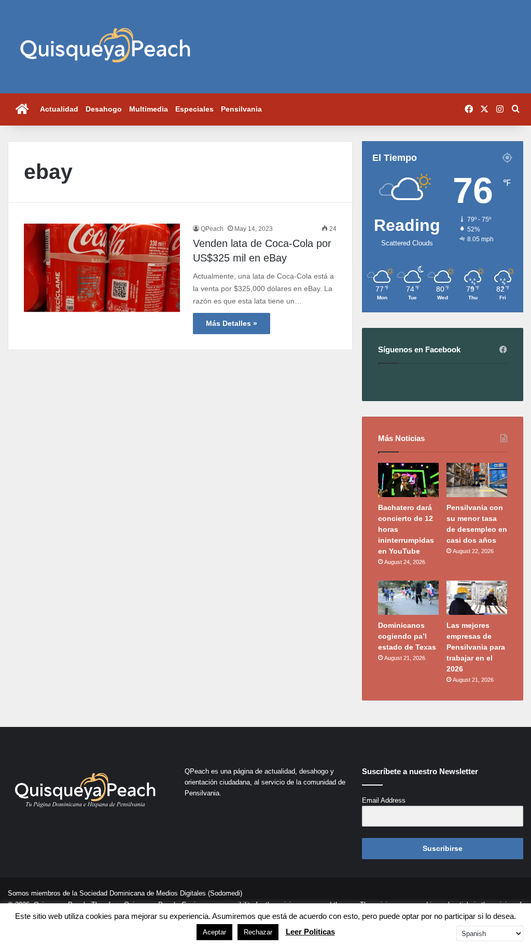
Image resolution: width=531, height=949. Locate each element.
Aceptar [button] (214, 932)
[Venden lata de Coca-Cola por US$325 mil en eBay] (102, 268)
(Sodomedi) (225, 893)
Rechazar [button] (258, 932)
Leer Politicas (310, 931)
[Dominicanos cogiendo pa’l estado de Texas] (408, 598)
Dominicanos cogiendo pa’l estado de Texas (407, 636)
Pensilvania (241, 109)
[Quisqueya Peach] (105, 47)
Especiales (194, 109)
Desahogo (104, 109)
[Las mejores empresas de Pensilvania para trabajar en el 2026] (476, 598)
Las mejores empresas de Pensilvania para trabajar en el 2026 (475, 647)
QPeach (212, 228)
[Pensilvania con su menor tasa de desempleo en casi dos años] (476, 480)
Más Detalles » (231, 323)
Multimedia (148, 109)
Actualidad (59, 109)
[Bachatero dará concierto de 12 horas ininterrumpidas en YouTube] (408, 480)
